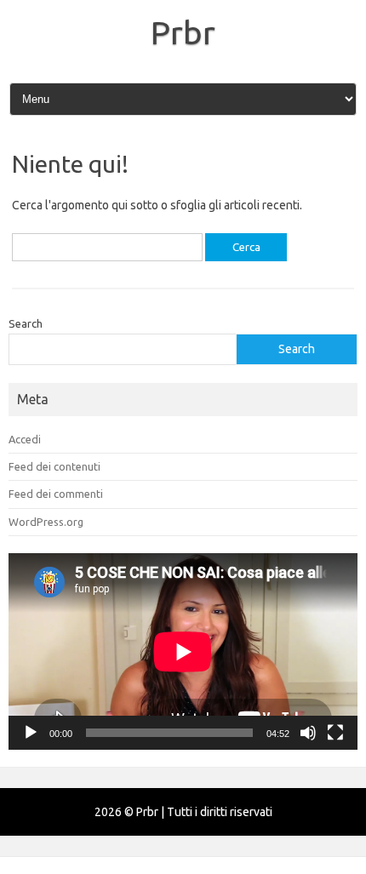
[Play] (30, 732)
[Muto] (308, 732)
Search (26, 323)
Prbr (183, 32)
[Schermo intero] (335, 732)
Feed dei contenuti (54, 466)
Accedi (25, 439)
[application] (183, 651)
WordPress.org (46, 522)
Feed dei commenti (56, 494)
